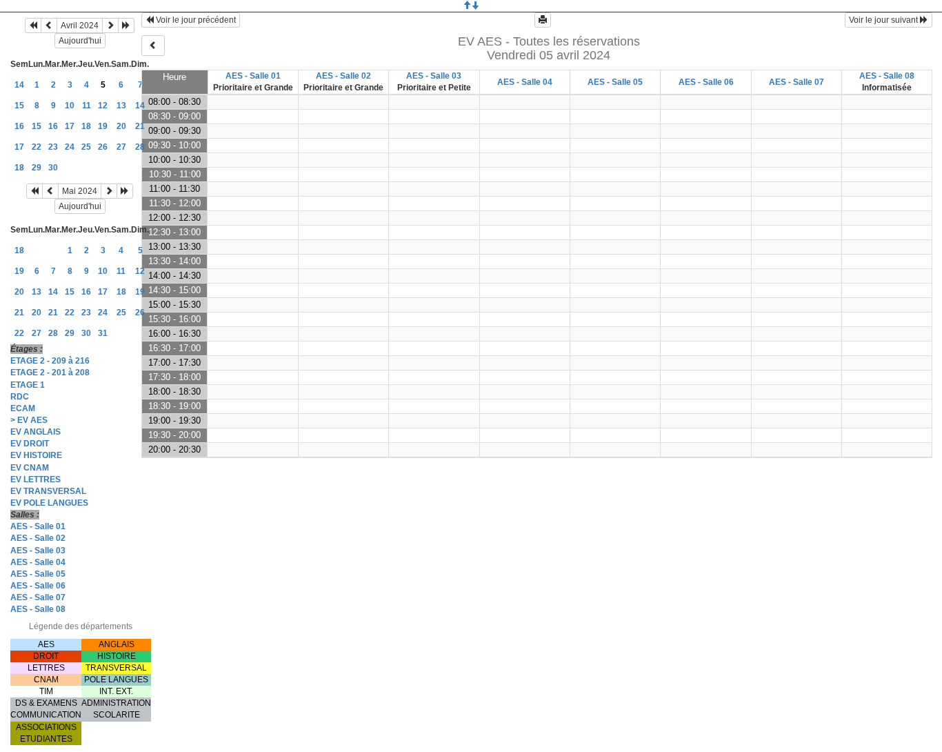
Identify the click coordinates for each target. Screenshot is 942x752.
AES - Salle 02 (38, 538)
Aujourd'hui (80, 41)
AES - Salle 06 (38, 586)
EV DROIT (29, 443)
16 (19, 126)
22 (36, 147)
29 (36, 167)
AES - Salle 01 (38, 526)
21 (140, 126)
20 (121, 126)
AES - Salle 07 (38, 597)
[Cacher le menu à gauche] (153, 45)
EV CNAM (29, 468)
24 (69, 147)
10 (69, 105)
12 (103, 105)
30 (53, 167)
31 (103, 333)
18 (86, 126)
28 (140, 147)
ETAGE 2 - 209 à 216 (50, 361)
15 (19, 105)
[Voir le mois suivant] (110, 25)
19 (103, 126)
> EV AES (29, 420)
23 (53, 147)
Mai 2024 (79, 191)
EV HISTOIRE (36, 455)
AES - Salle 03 (38, 550)
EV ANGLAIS (35, 432)
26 (103, 147)
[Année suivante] (126, 25)
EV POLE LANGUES (49, 503)
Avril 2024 (80, 25)
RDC (19, 397)
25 (86, 147)
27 (121, 147)
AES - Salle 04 (38, 562)
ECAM (22, 408)
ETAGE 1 (27, 385)
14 (19, 85)
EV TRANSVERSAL (48, 491)
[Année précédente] (33, 25)
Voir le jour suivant (884, 20)
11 (86, 105)
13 (121, 105)
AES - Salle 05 (38, 574)
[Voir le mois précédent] (49, 25)
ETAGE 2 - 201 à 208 (50, 372)
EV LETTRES (35, 479)
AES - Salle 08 (38, 609)
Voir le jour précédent (195, 20)
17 (69, 126)
